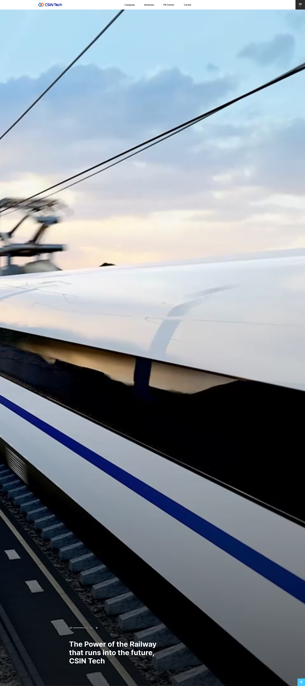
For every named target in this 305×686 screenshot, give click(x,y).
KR (300, 12)
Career (187, 4)
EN (300, 4)
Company (130, 4)
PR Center (168, 4)
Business (149, 4)
